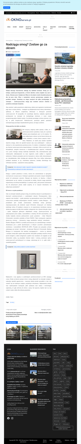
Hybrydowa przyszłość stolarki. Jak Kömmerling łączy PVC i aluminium (64, 101)
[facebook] (71, 12)
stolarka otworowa (58, 402)
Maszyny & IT (53, 27)
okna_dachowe (57, 378)
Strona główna (31, 12)
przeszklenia (66, 393)
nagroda (62, 381)
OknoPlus (56, 390)
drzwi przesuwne (58, 387)
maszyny (61, 365)
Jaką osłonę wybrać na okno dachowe (24, 246)
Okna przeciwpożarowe (66, 196)
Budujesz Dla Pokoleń (59, 412)
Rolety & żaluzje (28, 27)
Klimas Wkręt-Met (58, 405)
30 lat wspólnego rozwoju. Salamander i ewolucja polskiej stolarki (44, 355)
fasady (63, 375)
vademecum (57, 359)
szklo (63, 362)
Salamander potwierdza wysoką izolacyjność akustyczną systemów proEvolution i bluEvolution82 (68, 148)
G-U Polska (66, 384)
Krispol (61, 399)
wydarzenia (56, 375)
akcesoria (56, 356)
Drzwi (15, 27)
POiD (67, 402)
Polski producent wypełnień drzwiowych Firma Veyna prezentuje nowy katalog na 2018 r (16, 314)
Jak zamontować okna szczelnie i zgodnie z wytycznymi (64, 211)
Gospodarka (62, 27)
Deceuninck (66, 408)
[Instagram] (12, 418)
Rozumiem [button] (6, 7)
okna (55, 353)
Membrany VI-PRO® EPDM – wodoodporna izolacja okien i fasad (64, 203)
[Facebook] (8, 418)
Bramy (21, 27)
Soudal (63, 421)
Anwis (67, 381)
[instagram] (74, 12)
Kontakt (59, 12)
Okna (8, 27)
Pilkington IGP (57, 424)
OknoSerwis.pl (58, 281)
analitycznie (69, 365)
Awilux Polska (57, 393)
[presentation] (6, 333)
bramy (63, 359)
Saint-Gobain (57, 396)
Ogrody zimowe (71, 27)
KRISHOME (56, 421)
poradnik (63, 390)
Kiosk (37, 12)
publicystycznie (64, 356)
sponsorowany (66, 369)
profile (55, 365)
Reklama (54, 12)
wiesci (65, 353)
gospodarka (57, 362)
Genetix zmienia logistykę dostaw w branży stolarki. (64, 67)
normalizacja (57, 369)
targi (65, 378)
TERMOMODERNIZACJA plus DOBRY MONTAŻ (63, 428)
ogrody (55, 372)
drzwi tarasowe (57, 384)
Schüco (66, 387)
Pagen (55, 399)
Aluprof (55, 381)
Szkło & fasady (45, 28)
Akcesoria (37, 27)
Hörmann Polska (66, 396)
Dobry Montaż (57, 408)
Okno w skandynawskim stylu (42, 312)
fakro (69, 378)
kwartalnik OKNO (58, 415)
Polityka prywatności (45, 12)
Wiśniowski (66, 424)
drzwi (59, 353)
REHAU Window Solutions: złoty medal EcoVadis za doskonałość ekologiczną (68, 161)
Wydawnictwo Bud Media (60, 418)
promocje (62, 372)
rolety (12, 302)
